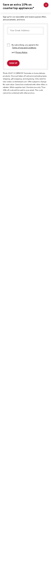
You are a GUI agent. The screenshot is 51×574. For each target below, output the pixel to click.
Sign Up (13, 63)
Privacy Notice (21, 52)
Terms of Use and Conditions (24, 48)
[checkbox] (8, 45)
